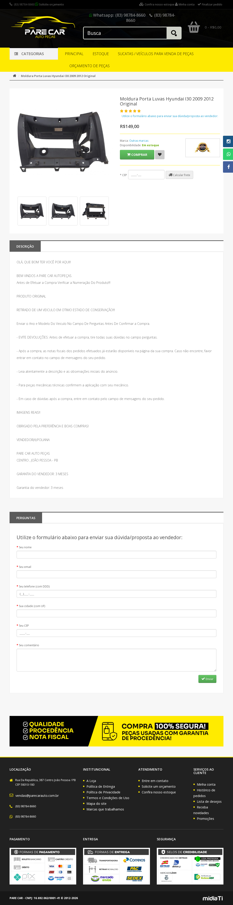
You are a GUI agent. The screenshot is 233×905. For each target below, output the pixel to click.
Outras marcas (138, 141)
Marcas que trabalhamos (105, 809)
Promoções (205, 818)
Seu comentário (29, 645)
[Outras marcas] (202, 147)
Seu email (25, 567)
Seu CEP (24, 626)
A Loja (91, 781)
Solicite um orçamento (159, 786)
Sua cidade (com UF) (32, 606)
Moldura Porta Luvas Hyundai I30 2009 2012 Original (58, 76)
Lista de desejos (209, 801)
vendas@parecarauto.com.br (37, 795)
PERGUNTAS (25, 518)
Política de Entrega (100, 786)
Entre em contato (155, 781)
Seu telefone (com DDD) (34, 586)
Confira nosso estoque (159, 792)
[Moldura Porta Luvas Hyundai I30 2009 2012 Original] (32, 211)
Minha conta (206, 784)
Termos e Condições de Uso (107, 798)
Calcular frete (181, 175)
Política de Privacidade (103, 792)
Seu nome (25, 547)
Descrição (25, 246)
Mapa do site (96, 803)
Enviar (209, 679)
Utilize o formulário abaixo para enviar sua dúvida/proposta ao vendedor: (170, 116)
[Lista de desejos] (160, 154)
